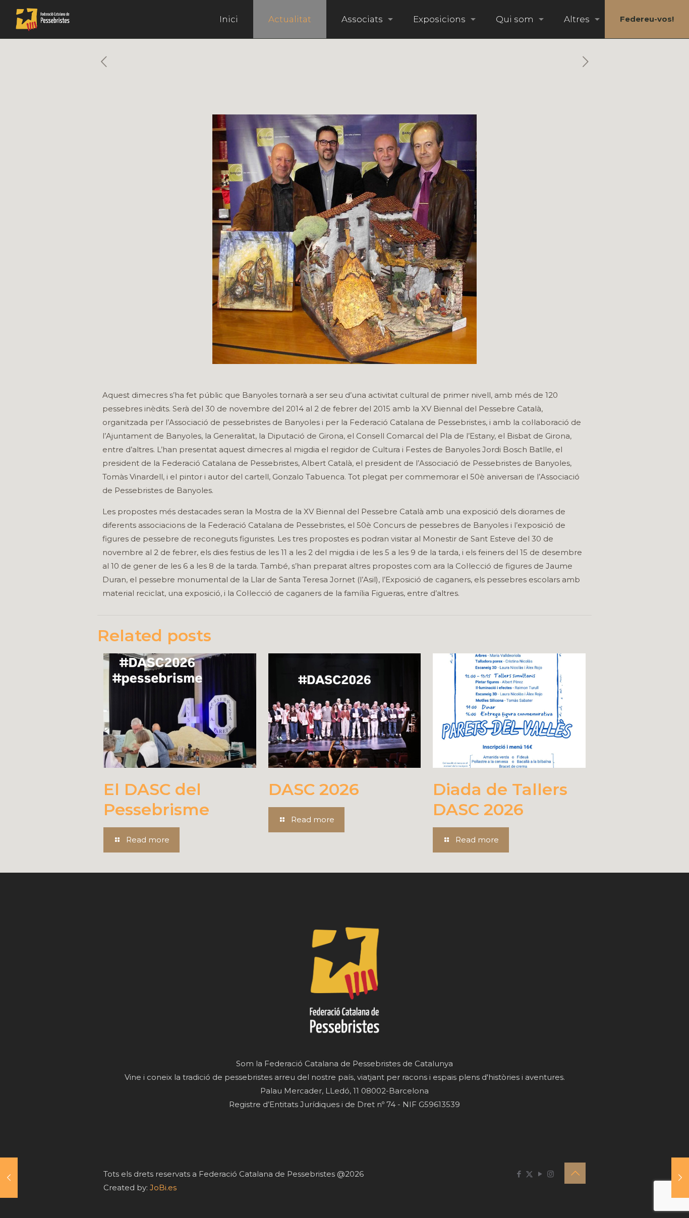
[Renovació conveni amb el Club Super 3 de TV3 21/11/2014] (680, 1178)
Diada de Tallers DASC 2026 (500, 799)
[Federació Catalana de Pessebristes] (42, 19)
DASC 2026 (313, 789)
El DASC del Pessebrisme (156, 799)
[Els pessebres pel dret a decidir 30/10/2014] (9, 1178)
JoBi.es (163, 1187)
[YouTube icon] (540, 1174)
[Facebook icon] (519, 1174)
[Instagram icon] (550, 1174)
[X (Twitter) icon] (529, 1174)
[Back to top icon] (575, 1173)
